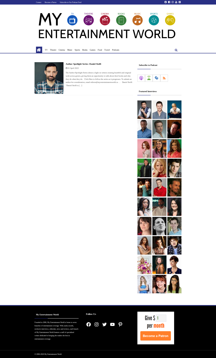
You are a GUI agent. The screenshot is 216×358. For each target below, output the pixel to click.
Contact (38, 2)
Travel (107, 50)
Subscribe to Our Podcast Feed (70, 2)
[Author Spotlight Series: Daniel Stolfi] (49, 78)
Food (100, 50)
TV (46, 50)
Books (84, 50)
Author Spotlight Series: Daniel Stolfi (83, 64)
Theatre (53, 50)
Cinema (62, 50)
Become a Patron (50, 2)
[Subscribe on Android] (149, 78)
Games (92, 50)
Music (69, 50)
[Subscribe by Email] (156, 78)
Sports (77, 50)
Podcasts (115, 50)
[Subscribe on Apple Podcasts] (141, 78)
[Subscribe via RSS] (164, 78)
